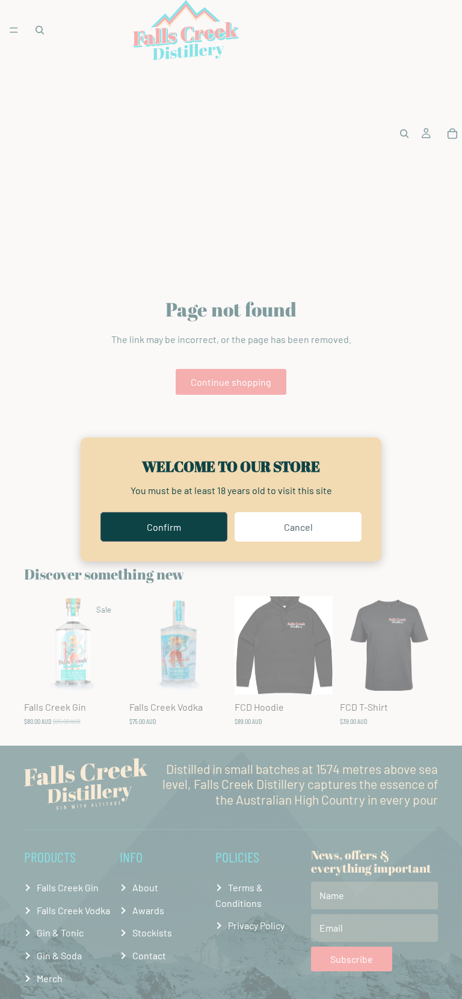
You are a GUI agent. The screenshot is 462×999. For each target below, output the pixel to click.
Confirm (164, 527)
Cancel (298, 527)
